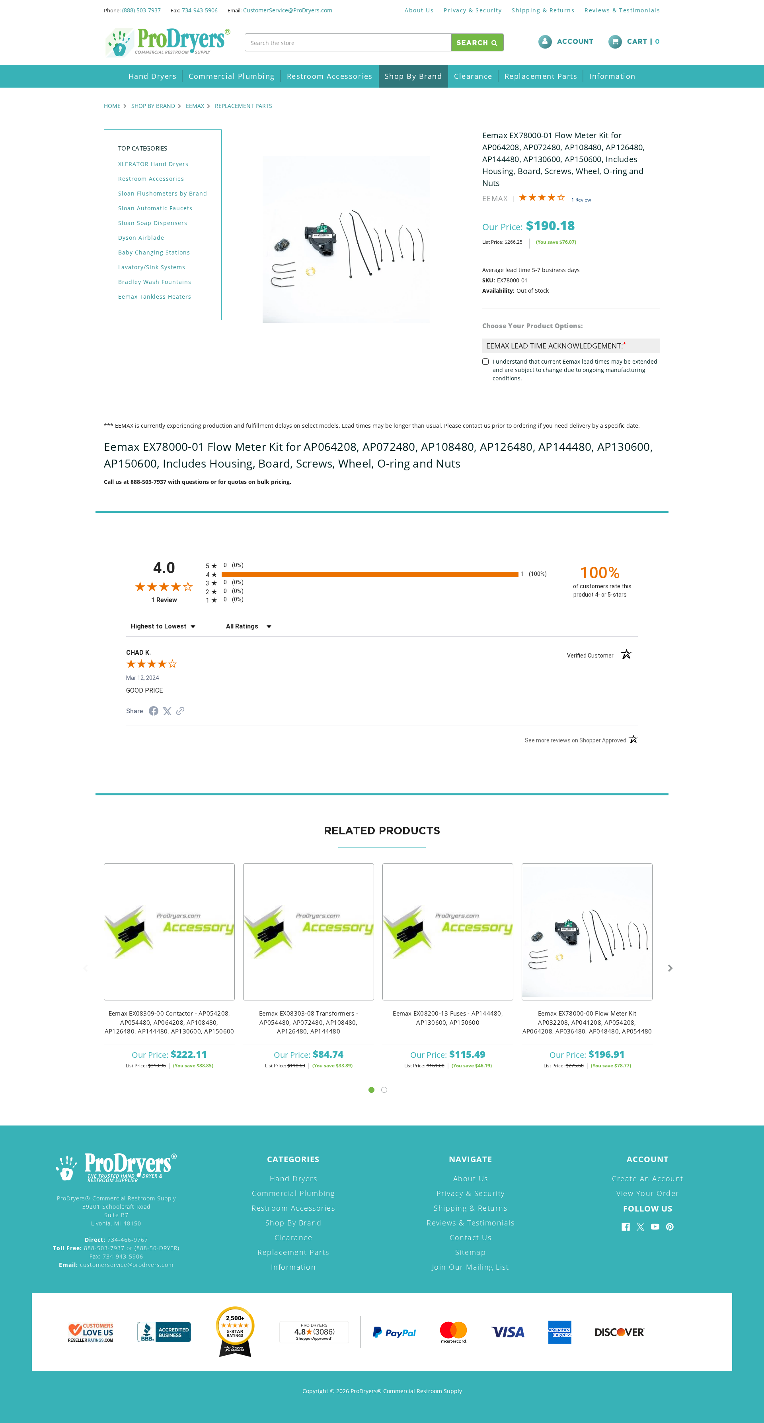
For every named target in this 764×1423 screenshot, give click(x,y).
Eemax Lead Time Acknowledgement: (555, 345)
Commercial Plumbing (232, 76)
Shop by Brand (413, 76)
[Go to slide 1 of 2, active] (371, 1090)
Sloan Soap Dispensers (152, 223)
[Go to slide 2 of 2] (384, 1090)
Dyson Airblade (141, 237)
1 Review (581, 199)
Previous (85, 969)
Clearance (473, 76)
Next (670, 969)
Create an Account (648, 1178)
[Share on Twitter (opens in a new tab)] (167, 711)
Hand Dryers (153, 76)
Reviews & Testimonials (622, 10)
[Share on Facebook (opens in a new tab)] (153, 712)
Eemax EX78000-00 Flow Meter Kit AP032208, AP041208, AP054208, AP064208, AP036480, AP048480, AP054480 (587, 1022)
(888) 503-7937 (141, 10)
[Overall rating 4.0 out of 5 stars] (542, 199)
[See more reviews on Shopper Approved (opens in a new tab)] (180, 712)
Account (575, 42)
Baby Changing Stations (154, 252)
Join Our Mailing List (470, 1267)
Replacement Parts (541, 76)
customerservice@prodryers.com (116, 1264)
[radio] (382, 565)
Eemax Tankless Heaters (154, 296)
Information (612, 76)
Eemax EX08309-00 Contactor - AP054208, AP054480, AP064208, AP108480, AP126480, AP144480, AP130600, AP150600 (169, 1022)
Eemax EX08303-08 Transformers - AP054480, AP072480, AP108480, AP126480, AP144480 (308, 1022)
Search (474, 43)
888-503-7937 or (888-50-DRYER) (116, 1248)
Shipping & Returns (543, 10)
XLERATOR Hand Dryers (153, 164)
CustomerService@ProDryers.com (287, 10)
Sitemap (470, 1252)
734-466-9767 (116, 1239)
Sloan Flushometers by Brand (162, 193)
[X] (640, 1227)
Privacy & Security (473, 10)
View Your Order (647, 1193)
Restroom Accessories (330, 76)
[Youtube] (655, 1227)
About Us (419, 10)
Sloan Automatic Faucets (155, 208)
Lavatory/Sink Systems (151, 267)
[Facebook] (626, 1227)
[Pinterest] (670, 1227)
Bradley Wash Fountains (154, 282)
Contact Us (470, 1237)
